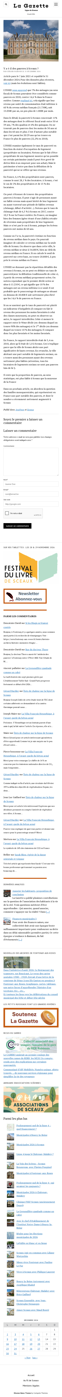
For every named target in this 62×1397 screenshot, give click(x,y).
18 (23, 1343)
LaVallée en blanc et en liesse (31, 1243)
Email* (6, 490)
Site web (6, 500)
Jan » (34, 1357)
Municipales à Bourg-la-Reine (31, 1135)
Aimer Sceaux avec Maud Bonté (32, 1310)
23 (7, 1348)
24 (15, 1348)
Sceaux (30, 409)
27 (38, 1348)
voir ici (6, 83)
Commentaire (8, 446)
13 (38, 1339)
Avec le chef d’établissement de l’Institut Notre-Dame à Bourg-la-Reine (34, 1224)
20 (38, 1343)
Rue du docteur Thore (36, 649)
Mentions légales (31, 1385)
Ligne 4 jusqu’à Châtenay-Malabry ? (34, 1154)
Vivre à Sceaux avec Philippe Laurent (35, 1271)
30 (7, 1353)
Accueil (31, 1375)
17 (15, 1343)
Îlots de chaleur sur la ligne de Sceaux (33, 733)
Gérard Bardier (11, 691)
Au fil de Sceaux (31, 1380)
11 (23, 1339)
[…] (48, 911)
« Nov (28, 1357)
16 (7, 1343)
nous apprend (19, 90)
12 (31, 1339)
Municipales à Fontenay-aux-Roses (34, 1173)
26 (31, 1348)
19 (31, 1343)
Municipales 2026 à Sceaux (30, 1144)
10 (15, 1339)
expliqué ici (26, 100)
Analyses (19, 409)
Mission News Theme (22, 1393)
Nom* (5, 480)
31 (15, 1353)
